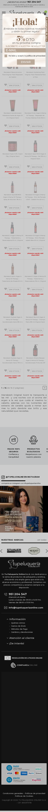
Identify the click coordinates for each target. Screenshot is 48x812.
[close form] (45, 14)
